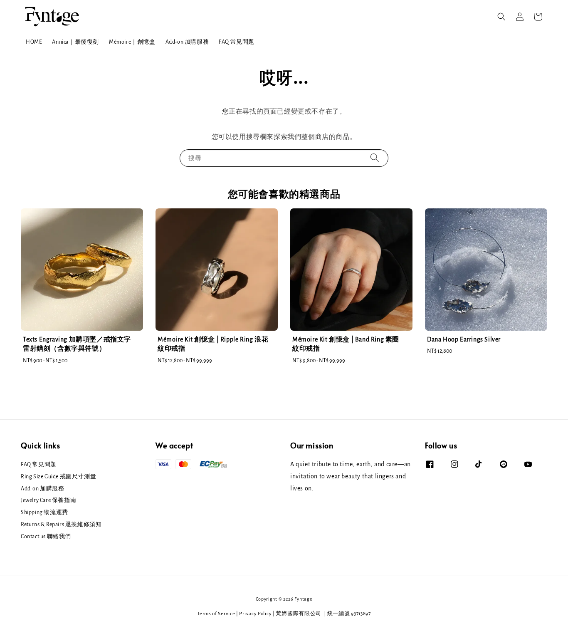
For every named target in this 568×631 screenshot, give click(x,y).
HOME (34, 42)
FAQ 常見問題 (236, 42)
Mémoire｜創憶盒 (132, 42)
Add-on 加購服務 (187, 42)
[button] (501, 16)
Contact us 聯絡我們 (46, 536)
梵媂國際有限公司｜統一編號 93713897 (323, 613)
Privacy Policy (255, 613)
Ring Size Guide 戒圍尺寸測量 (58, 477)
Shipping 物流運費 (44, 512)
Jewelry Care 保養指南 (48, 500)
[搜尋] (374, 158)
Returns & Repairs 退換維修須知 (61, 524)
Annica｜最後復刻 (75, 42)
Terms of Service (216, 613)
